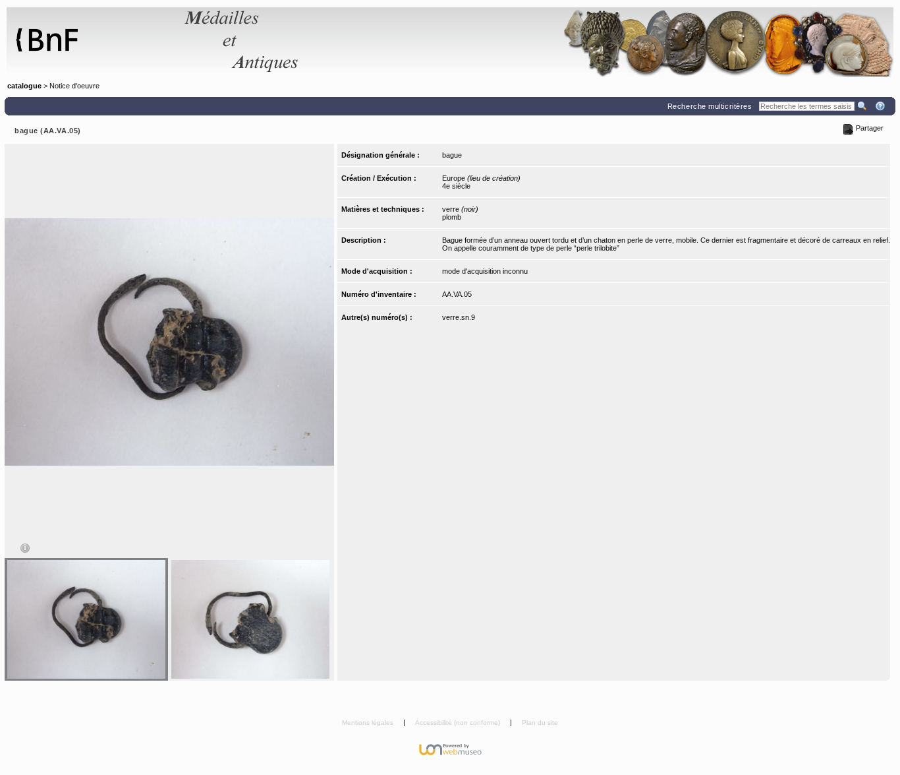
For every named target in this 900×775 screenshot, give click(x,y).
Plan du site (540, 722)
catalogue (24, 86)
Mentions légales (368, 722)
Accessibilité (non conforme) (458, 722)
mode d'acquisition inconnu (485, 271)
